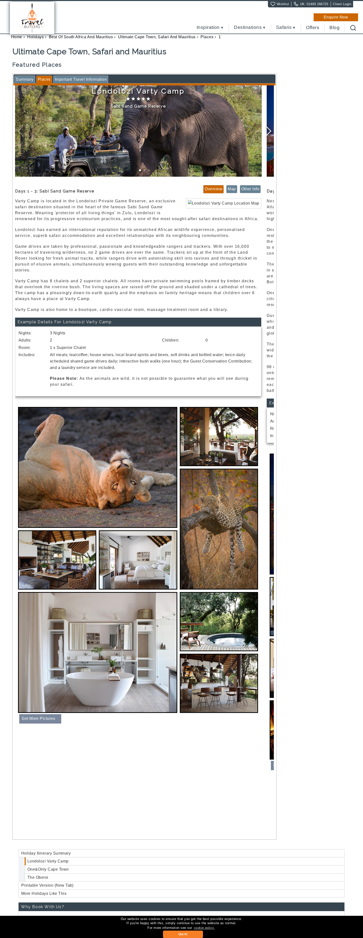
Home (16, 37)
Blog (334, 27)
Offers (313, 27)
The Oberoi (37, 877)
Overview (213, 189)
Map (232, 189)
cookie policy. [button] (204, 928)
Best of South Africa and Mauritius (81, 37)
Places (207, 37)
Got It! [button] (183, 934)
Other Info (250, 189)
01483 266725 (317, 4)
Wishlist (283, 4)
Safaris (284, 27)
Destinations (248, 27)
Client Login (342, 4)
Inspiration (208, 27)
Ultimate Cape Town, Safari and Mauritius (157, 37)
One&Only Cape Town (48, 869)
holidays (35, 37)
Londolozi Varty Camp (48, 861)
